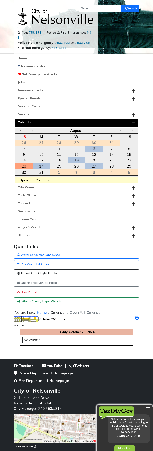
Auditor (24, 114)
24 (41, 166)
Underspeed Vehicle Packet (39, 283)
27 (94, 166)
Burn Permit (28, 292)
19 (76, 160)
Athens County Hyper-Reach (40, 301)
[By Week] (26, 319)
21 (111, 160)
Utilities (24, 235)
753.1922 (62, 42)
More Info (124, 448)
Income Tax (27, 219)
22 (129, 160)
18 (59, 160)
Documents (27, 211)
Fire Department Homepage (43, 380)
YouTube (54, 365)
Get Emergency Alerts (39, 74)
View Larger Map (24, 446)
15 (129, 154)
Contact (24, 203)
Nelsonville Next (34, 66)
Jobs (21, 82)
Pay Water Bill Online (35, 264)
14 (111, 154)
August (76, 130)
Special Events (29, 98)
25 (59, 166)
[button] (133, 91)
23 (24, 166)
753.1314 (36, 32)
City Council (27, 187)
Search (132, 8)
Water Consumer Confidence (40, 255)
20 (94, 160)
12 (76, 154)
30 (24, 172)
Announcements (30, 90)
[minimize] (148, 408)
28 (111, 166)
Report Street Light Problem (39, 273)
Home (22, 58)
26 (76, 166)
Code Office (27, 195)
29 (129, 166)
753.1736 (82, 42)
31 (41, 172)
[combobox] (100, 8)
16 (24, 160)
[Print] (137, 318)
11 (59, 154)
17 (41, 160)
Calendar (25, 122)
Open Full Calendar (34, 180)
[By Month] (18, 319)
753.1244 (58, 47)
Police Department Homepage (45, 373)
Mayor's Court (29, 227)
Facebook (27, 365)
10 (41, 154)
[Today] (34, 319)
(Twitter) (80, 365)
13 (94, 154)
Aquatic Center (30, 106)
